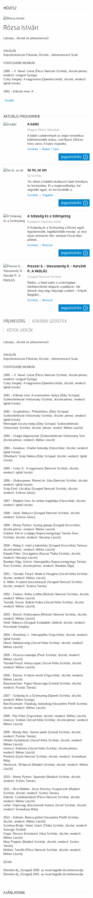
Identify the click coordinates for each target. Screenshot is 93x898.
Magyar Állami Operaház (43, 129)
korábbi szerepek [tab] (49, 321)
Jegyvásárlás (71, 157)
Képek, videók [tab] (20, 330)
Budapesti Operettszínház (44, 221)
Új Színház (34, 175)
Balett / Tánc (50, 149)
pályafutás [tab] (14, 321)
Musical (47, 245)
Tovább (9, 100)
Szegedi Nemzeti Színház (44, 276)
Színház (32, 149)
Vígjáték (47, 195)
